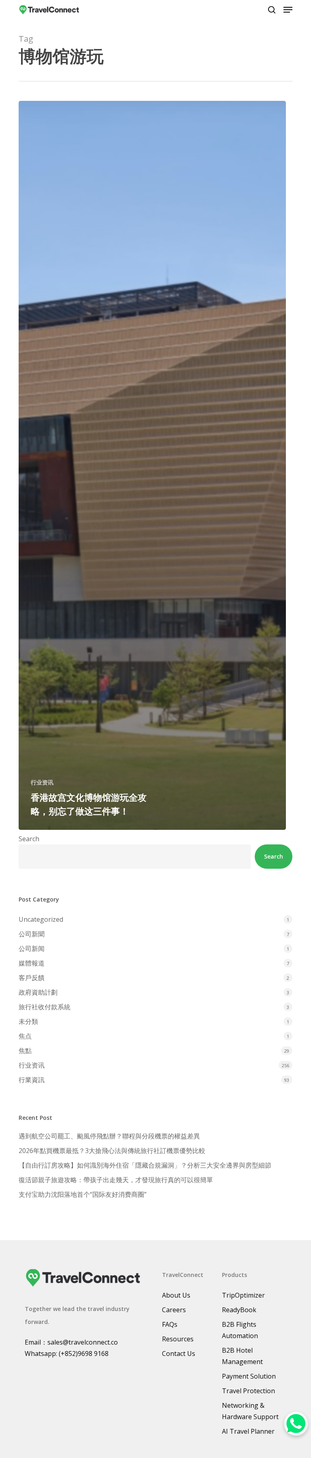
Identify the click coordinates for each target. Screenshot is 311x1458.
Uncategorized (41, 919)
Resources (178, 1338)
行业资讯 (42, 782)
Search (29, 838)
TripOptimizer (243, 1295)
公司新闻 (32, 948)
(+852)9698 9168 (84, 1353)
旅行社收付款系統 (44, 1006)
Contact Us (178, 1353)
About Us (176, 1295)
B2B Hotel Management (242, 1356)
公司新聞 (32, 933)
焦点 (25, 1036)
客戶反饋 (32, 977)
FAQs (169, 1324)
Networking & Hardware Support (250, 1411)
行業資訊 (32, 1079)
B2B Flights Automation (240, 1330)
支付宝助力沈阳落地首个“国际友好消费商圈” (83, 1194)
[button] (287, 10)
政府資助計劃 (38, 992)
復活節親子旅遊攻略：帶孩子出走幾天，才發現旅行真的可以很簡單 (116, 1179)
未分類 (28, 1021)
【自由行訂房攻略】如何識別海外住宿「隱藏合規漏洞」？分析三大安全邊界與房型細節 (145, 1165)
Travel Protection (248, 1390)
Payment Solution (249, 1376)
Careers (174, 1309)
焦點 (25, 1050)
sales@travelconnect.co (82, 1342)
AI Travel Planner (248, 1431)
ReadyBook (239, 1309)
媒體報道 (32, 963)
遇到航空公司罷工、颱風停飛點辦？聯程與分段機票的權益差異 (109, 1136)
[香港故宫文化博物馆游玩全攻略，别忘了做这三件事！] (152, 465)
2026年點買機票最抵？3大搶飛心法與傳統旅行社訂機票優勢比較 (112, 1150)
